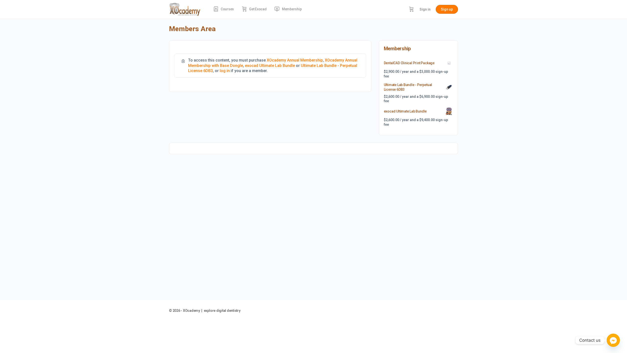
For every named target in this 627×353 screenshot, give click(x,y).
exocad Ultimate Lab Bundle (270, 65)
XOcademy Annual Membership (295, 60)
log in (225, 70)
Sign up (447, 9)
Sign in (425, 9)
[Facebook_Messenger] (613, 340)
